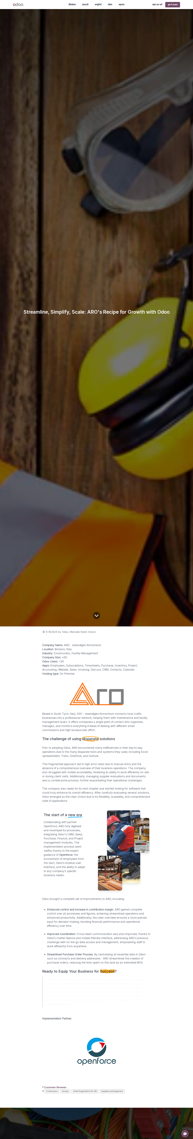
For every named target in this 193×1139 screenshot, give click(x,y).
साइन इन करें (157, 4)
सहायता (121, 4)
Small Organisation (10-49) (85, 1091)
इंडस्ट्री (85, 4)
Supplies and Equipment (112, 1091)
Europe (65, 1091)
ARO (79, 713)
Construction (52, 1091)
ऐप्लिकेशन (72, 4)
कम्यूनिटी (98, 4)
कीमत (110, 4)
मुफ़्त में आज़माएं (172, 4)
